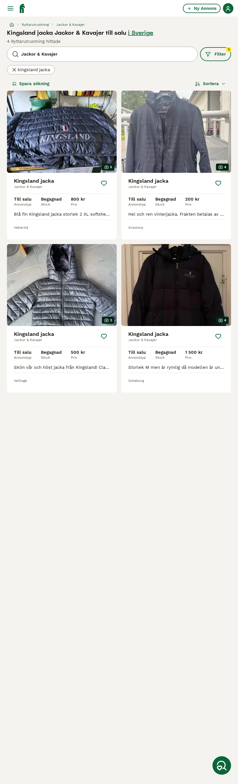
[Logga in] (228, 8)
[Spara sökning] (221, 765)
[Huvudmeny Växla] (10, 8)
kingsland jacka (34, 69)
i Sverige (140, 32)
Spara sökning (34, 83)
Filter (222, 52)
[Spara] (104, 183)
